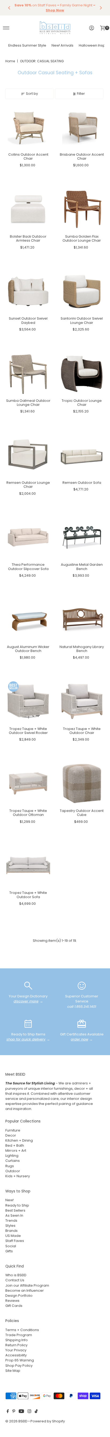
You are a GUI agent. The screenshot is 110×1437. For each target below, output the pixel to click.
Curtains (12, 1160)
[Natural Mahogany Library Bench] (82, 619)
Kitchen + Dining (19, 1140)
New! (9, 1200)
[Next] (100, 7)
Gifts (9, 1251)
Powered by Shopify (47, 1421)
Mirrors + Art (15, 1150)
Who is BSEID (15, 1275)
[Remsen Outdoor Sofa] (82, 455)
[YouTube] (21, 1412)
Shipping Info (16, 1340)
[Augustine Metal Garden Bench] (82, 537)
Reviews (12, 1300)
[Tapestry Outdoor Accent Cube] (82, 783)
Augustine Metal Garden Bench (82, 566)
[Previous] (9, 7)
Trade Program (18, 1335)
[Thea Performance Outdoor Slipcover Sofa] (28, 537)
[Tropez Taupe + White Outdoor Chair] (82, 701)
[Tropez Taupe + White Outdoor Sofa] (28, 865)
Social (10, 1246)
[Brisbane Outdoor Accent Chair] (82, 127)
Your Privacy (15, 1350)
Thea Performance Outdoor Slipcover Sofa (28, 566)
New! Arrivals (62, 45)
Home (10, 61)
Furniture (12, 1130)
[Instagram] (29, 1412)
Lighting (11, 1155)
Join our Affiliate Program (27, 1285)
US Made (13, 1235)
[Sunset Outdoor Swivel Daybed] (28, 291)
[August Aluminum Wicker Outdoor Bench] (28, 619)
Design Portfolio (19, 1295)
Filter (81, 93)
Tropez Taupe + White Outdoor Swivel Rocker (28, 730)
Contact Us (14, 1280)
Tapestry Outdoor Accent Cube (82, 812)
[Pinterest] (13, 1412)
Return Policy (16, 1345)
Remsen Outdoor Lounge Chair (28, 484)
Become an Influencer (24, 1290)
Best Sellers (15, 1210)
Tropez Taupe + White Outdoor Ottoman (28, 812)
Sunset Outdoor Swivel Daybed (28, 320)
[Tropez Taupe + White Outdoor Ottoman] (28, 783)
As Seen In (14, 1215)
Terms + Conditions (22, 1330)
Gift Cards (13, 1305)
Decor (10, 1135)
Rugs (9, 1166)
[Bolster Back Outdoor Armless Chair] (28, 209)
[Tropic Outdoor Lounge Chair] (82, 373)
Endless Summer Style (27, 45)
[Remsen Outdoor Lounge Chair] (28, 455)
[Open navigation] (6, 28)
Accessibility (16, 1355)
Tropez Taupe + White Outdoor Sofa (28, 894)
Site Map (12, 1370)
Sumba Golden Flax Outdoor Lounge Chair (81, 238)
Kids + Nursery (17, 1176)
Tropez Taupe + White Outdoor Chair (82, 730)
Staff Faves (14, 1240)
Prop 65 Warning (19, 1360)
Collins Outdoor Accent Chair (28, 156)
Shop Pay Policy (19, 1365)
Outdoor (12, 1171)
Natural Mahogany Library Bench (82, 649)
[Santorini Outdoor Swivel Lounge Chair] (82, 291)
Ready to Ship (17, 1205)
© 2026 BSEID (16, 1421)
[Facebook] (8, 1412)
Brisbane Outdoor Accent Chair (82, 156)
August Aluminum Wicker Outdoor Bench (28, 649)
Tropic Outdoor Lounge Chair (82, 402)
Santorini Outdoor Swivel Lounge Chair (82, 320)
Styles (10, 1225)
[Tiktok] (36, 1412)
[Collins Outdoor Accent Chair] (28, 127)
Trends (11, 1220)
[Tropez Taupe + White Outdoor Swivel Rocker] (28, 701)
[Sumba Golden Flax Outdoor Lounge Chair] (82, 209)
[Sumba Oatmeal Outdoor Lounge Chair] (28, 373)
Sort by (32, 93)
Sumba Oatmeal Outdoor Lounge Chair (28, 402)
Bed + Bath (14, 1145)
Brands (11, 1230)
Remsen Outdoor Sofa (81, 482)
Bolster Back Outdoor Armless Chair (28, 238)
